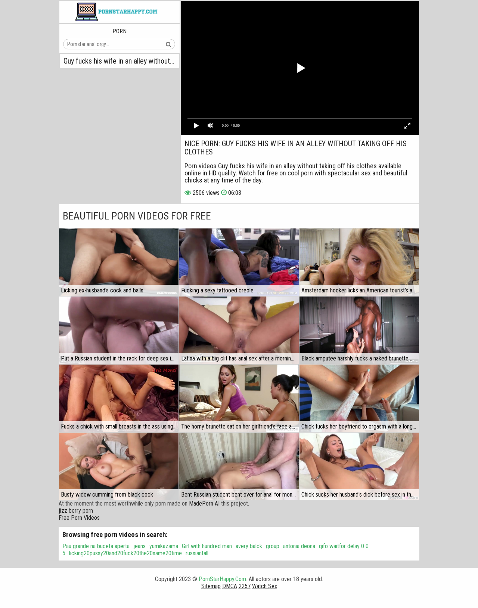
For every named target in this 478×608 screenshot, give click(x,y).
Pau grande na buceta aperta (96, 546)
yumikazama (163, 546)
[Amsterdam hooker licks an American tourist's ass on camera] (359, 262)
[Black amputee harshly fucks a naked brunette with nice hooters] (359, 330)
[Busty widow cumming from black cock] (119, 466)
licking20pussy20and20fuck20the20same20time (125, 553)
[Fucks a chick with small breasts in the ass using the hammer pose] (119, 398)
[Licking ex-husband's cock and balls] (119, 262)
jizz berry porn (76, 510)
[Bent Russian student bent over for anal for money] (239, 466)
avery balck (249, 546)
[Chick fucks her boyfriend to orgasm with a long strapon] (359, 398)
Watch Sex (264, 586)
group (272, 546)
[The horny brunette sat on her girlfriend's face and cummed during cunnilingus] (239, 398)
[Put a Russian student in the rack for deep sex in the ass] (119, 330)
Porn (119, 31)
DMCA (229, 586)
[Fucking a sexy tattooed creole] (239, 262)
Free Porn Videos (79, 517)
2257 (245, 586)
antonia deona (299, 546)
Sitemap (211, 586)
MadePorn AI (204, 503)
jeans (139, 546)
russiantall (197, 553)
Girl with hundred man (207, 546)
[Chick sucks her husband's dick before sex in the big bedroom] (359, 466)
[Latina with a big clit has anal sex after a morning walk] (239, 330)
